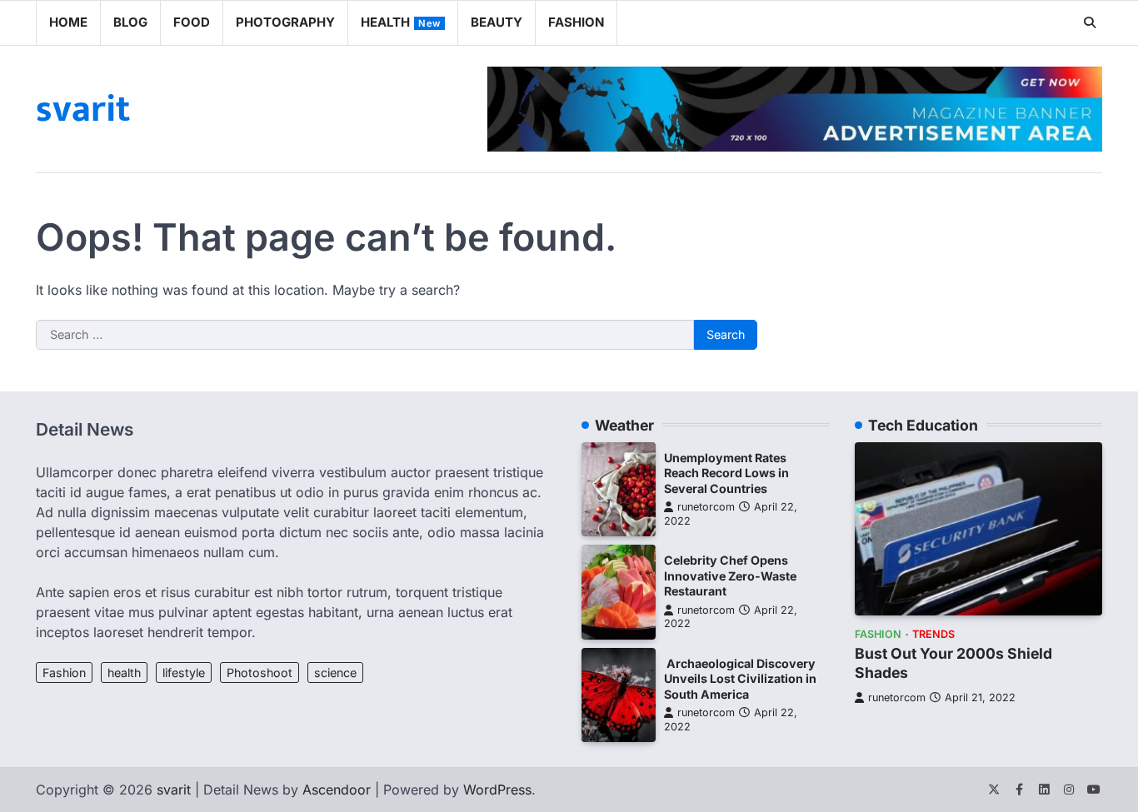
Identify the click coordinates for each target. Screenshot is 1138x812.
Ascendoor (336, 789)
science (335, 672)
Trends (933, 634)
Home (68, 22)
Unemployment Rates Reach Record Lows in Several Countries (726, 473)
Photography (285, 22)
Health (401, 22)
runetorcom (706, 507)
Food (191, 22)
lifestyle (183, 672)
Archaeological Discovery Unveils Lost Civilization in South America (740, 678)
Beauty (496, 22)
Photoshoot (259, 672)
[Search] (1089, 22)
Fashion (576, 22)
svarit (83, 109)
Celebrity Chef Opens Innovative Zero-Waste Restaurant (730, 575)
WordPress (497, 789)
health (124, 672)
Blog (130, 22)
